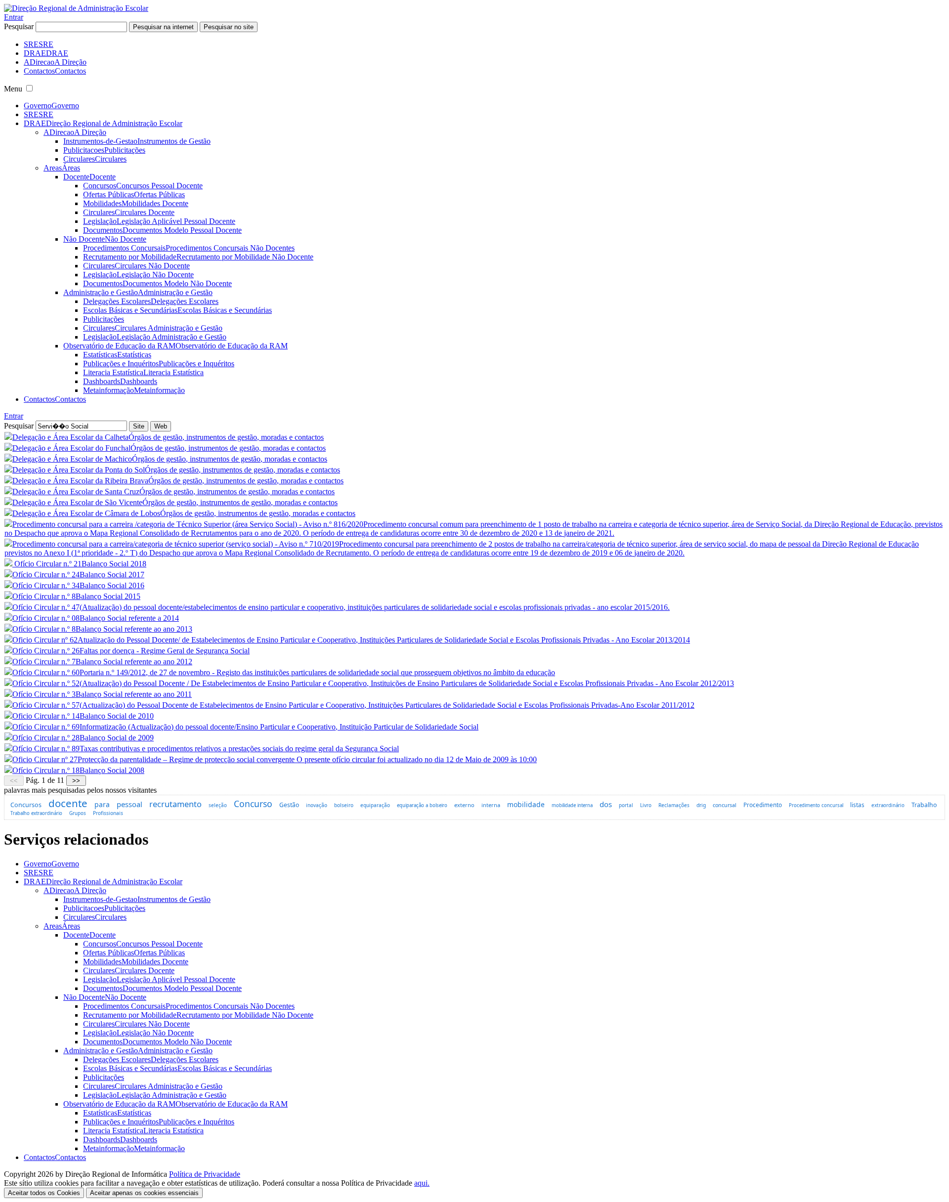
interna (490, 805)
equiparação (375, 805)
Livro (645, 805)
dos (606, 804)
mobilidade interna (572, 805)
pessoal (129, 804)
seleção (218, 805)
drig (701, 805)
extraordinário (888, 805)
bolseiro (343, 805)
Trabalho (924, 805)
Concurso (253, 804)
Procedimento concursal (816, 805)
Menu (13, 89)
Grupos (77, 813)
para (102, 804)
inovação (316, 805)
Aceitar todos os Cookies (44, 1193)
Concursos (26, 804)
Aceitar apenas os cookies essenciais (144, 1193)
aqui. (422, 1183)
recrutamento (175, 804)
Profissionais (108, 813)
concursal (724, 805)
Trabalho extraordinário (36, 813)
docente (67, 803)
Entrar (13, 17)
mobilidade (526, 804)
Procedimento (762, 805)
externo (464, 805)
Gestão (289, 805)
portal (626, 805)
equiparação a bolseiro (422, 805)
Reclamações (674, 805)
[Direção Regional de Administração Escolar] (76, 8)
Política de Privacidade (204, 1174)
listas (857, 805)
